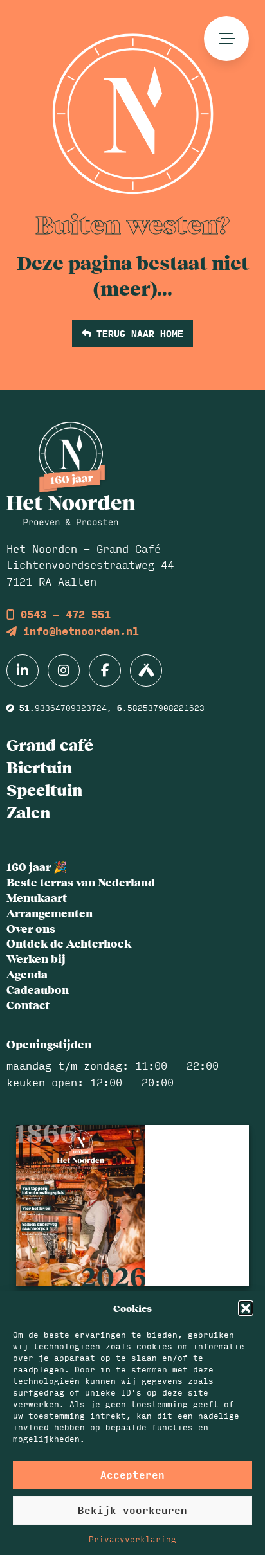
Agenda (27, 974)
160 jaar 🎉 (36, 866)
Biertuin (39, 767)
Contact (28, 1005)
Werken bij (36, 958)
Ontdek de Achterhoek (68, 943)
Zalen (28, 812)
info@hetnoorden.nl (78, 631)
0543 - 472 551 (62, 614)
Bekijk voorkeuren (132, 1510)
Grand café (49, 744)
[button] (245, 1308)
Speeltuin (44, 789)
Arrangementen (49, 913)
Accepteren (132, 1474)
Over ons (30, 928)
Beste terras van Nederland (80, 882)
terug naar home (137, 333)
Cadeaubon (37, 989)
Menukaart (36, 897)
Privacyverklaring (132, 1539)
